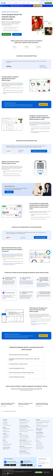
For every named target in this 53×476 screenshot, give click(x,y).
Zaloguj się (47, 0)
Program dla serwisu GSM (22, 423)
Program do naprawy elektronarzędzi (24, 452)
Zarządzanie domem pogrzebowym (24, 436)
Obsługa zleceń (5, 420)
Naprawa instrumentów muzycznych (24, 442)
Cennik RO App (38, 441)
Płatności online (5, 441)
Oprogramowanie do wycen (6, 445)
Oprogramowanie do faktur (33, 211)
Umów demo (41, 3)
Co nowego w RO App (39, 442)
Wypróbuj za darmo (48, 3)
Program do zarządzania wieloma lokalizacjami (42, 422)
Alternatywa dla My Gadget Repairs (40, 436)
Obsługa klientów (5, 423)
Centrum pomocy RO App (39, 445)
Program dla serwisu (39, 423)
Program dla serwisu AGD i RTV (23, 422)
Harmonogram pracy (5, 436)
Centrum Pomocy (38, 320)
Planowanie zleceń (5, 422)
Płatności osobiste (5, 442)
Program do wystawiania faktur (7, 444)
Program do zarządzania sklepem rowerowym (25, 441)
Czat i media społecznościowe (7, 425)
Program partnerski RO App (39, 447)
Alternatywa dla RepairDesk (39, 433)
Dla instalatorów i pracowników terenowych (42, 425)
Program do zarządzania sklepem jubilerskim (25, 444)
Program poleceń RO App (39, 448)
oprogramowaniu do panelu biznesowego (10, 254)
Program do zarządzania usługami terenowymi (25, 447)
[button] (18, 474)
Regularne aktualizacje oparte (35, 323)
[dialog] (26, 472)
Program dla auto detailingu (23, 428)
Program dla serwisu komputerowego (24, 420)
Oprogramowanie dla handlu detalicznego (41, 426)
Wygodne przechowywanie (6, 431)
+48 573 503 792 (43, 0)
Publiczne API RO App (39, 444)
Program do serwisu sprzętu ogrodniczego (25, 453)
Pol (50, 0)
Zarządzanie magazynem (6, 428)
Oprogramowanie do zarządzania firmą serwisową (43, 420)
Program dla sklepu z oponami (23, 431)
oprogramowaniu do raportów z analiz (9, 264)
